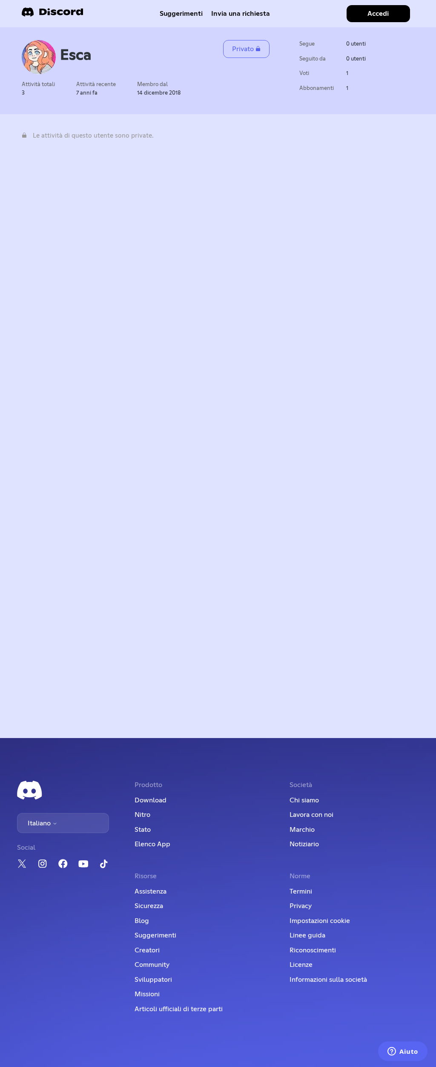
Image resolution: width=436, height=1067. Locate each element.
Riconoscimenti (313, 950)
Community (152, 964)
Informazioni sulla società (328, 979)
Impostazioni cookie (320, 920)
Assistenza (150, 891)
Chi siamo (304, 800)
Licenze (301, 964)
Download (150, 800)
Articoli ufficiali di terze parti (179, 1009)
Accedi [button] (378, 13)
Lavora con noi (311, 814)
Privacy (301, 906)
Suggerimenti (181, 13)
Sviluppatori (153, 979)
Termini (301, 891)
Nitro (142, 814)
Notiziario (304, 844)
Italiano (40, 823)
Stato (143, 829)
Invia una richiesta (240, 13)
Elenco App (152, 844)
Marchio (302, 829)
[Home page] (52, 15)
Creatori (147, 950)
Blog (142, 920)
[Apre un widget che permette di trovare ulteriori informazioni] (402, 1052)
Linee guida (307, 935)
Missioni (147, 994)
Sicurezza (149, 906)
